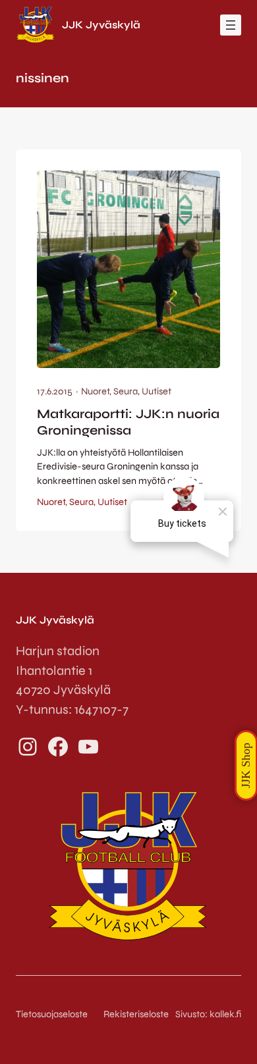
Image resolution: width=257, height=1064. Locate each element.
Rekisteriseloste (136, 1014)
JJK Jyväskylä (101, 24)
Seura (125, 391)
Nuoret (95, 391)
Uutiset (156, 391)
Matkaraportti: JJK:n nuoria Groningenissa (128, 422)
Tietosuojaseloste (52, 1014)
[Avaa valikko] (230, 25)
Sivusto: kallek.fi (208, 1014)
